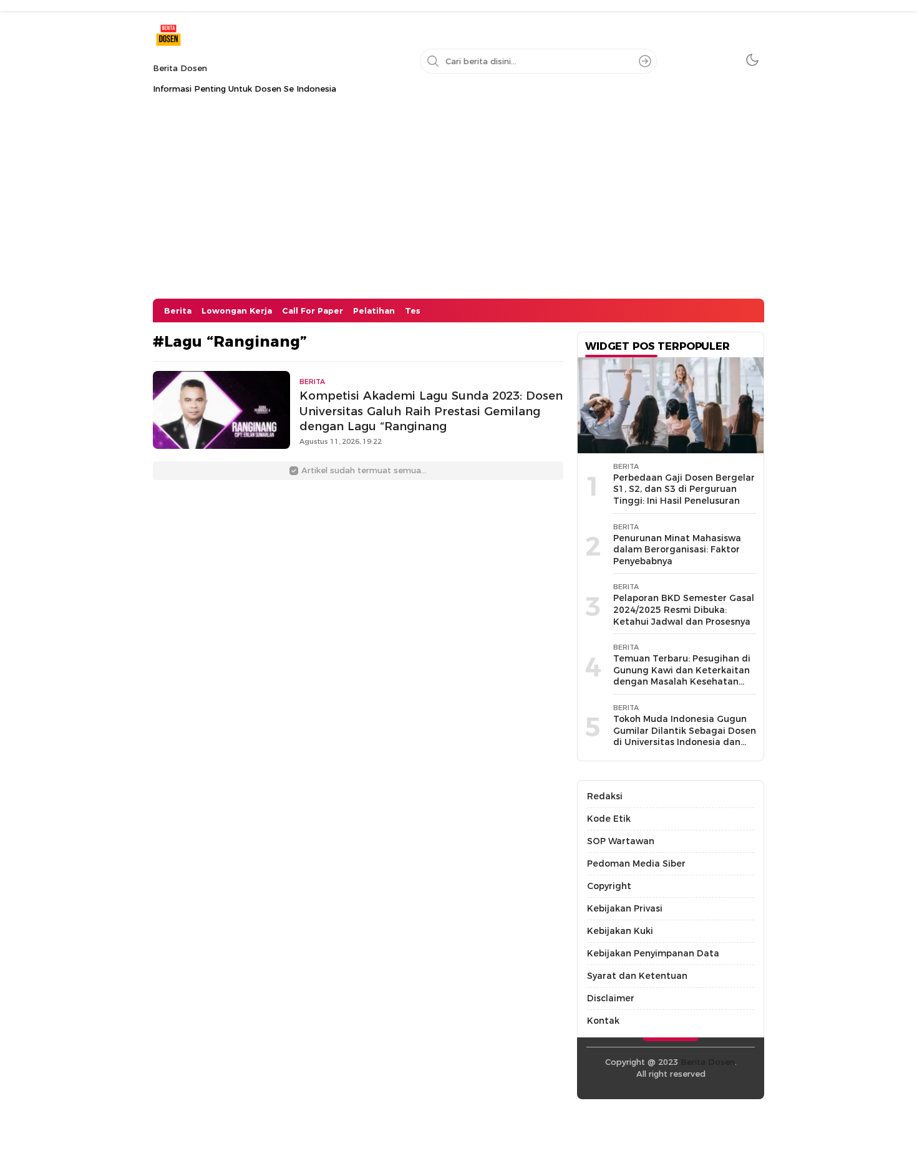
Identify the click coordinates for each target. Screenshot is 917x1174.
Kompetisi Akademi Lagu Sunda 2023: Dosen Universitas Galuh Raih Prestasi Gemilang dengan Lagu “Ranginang (431, 411)
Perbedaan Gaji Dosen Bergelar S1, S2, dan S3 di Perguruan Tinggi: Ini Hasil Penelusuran (684, 489)
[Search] (645, 61)
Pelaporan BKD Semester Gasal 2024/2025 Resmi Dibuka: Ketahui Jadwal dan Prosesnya (683, 609)
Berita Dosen (180, 68)
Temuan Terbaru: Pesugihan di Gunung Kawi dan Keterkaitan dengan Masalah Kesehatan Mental (681, 675)
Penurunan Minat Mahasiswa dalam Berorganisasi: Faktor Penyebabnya (677, 549)
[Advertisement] (458, 205)
